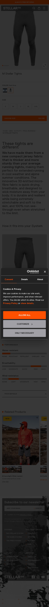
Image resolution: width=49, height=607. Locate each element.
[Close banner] (45, 272)
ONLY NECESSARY (24, 333)
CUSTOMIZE (23, 324)
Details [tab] (24, 279)
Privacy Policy (10, 303)
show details (27, 303)
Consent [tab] (9, 279)
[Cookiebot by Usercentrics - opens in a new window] (29, 272)
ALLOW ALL (24, 315)
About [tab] (40, 279)
